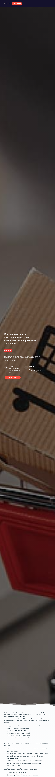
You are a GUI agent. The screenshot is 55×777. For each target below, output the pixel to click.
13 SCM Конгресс (17, 3)
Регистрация (13, 377)
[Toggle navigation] (51, 4)
